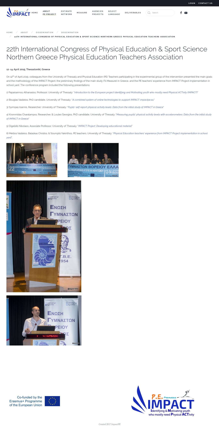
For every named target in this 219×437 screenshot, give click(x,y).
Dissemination (44, 33)
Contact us (205, 3)
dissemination (70, 33)
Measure (82, 13)
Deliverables (133, 13)
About (24, 33)
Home (35, 13)
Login (192, 3)
